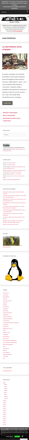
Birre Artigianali (6, 296)
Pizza (4, 346)
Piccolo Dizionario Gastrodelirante (10, 342)
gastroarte (5, 302)
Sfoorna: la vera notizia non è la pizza (10, 224)
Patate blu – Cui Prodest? (16, 174)
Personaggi (5, 334)
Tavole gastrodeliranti (7, 354)
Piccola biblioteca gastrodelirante (9, 340)
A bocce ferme (6, 293)
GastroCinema (6, 306)
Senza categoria (6, 352)
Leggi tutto (7, 103)
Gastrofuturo (5, 308)
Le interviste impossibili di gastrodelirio (11, 322)
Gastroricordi (5, 310)
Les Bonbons (5, 324)
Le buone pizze (6, 320)
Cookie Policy (7, 120)
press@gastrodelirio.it (17, 31)
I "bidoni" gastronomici (7, 312)
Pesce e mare (6, 338)
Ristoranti (5, 350)
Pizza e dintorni (6, 348)
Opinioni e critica (6, 332)
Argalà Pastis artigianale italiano (13, 179)
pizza (15, 5)
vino (25, 3)
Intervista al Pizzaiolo (7, 316)
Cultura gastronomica (7, 300)
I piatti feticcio (5, 314)
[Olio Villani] (11, 245)
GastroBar (5, 304)
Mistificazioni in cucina (7, 328)
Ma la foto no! (5, 326)
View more (4, 433)
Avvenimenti (5, 295)
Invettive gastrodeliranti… (8, 318)
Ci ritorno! (5, 298)
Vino (4, 358)
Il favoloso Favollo (11, 162)
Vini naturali (5, 356)
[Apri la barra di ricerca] (27, 11)
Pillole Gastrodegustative (8, 344)
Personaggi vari (6, 336)
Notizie (4, 330)
